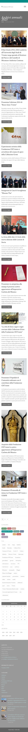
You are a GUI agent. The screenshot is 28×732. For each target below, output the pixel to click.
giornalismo (5, 560)
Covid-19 (15, 551)
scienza (8, 579)
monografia (11, 570)
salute (3, 579)
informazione (5, 563)
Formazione (16, 531)
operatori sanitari (6, 576)
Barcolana (9, 548)
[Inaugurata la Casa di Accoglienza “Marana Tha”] (14, 179)
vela (20, 592)
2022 (18, 632)
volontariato (5, 595)
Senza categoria (8, 534)
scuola (14, 579)
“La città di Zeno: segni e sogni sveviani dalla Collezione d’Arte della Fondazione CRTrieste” (12, 329)
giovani (11, 560)
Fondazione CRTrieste (7, 531)
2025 (7, 632)
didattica (4, 554)
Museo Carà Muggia (7, 573)
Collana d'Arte (17, 548)
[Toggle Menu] (25, 6)
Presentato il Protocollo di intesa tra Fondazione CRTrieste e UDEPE (14, 493)
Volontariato (5, 537)
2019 (7, 635)
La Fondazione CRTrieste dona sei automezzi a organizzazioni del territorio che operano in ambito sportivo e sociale (17, 700)
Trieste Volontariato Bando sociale (10, 589)
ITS (18, 563)
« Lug (2, 625)
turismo (22, 589)
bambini (19, 545)
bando (3, 548)
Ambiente (4, 528)
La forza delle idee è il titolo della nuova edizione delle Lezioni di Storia (13, 239)
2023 (14, 632)
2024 (10, 632)
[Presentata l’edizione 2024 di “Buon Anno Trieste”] (14, 91)
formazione (17, 557)
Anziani (9, 528)
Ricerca (22, 531)
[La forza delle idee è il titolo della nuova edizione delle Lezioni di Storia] (14, 225)
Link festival (5, 567)
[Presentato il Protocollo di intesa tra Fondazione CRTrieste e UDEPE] (14, 479)
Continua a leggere (7, 77)
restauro (22, 576)
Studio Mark (11, 729)
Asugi (13, 545)
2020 (3, 635)
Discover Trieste (12, 554)
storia (8, 585)
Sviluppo (19, 534)
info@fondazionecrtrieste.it (10, 657)
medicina (17, 567)
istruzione (13, 563)
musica (15, 573)
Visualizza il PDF (5, 668)
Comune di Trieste (6, 551)
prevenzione (15, 576)
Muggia (18, 570)
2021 (21, 632)
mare (11, 567)
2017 (14, 635)
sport (3, 585)
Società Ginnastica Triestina (8, 582)
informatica (18, 560)
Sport (14, 534)
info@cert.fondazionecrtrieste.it (10, 659)
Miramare (4, 570)
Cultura (14, 528)
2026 (3, 632)
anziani (4, 545)
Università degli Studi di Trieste (9, 592)
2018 (10, 635)
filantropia (20, 554)
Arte (9, 545)
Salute (3, 534)
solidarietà (20, 582)
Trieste (13, 585)
